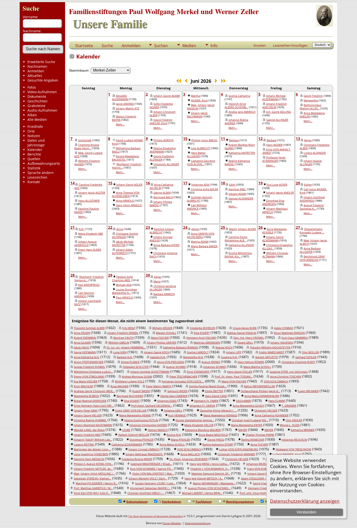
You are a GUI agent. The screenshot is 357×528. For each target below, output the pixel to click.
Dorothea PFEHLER (141, 439)
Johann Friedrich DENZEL (122, 333)
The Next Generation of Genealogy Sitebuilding (155, 516)
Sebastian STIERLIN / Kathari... (92, 478)
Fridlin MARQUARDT (271, 352)
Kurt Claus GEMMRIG (294, 337)
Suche (31, 8)
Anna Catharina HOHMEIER (272, 415)
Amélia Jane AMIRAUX (242, 112)
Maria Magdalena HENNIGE (220, 415)
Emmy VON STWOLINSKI (89, 376)
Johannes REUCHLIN (294, 439)
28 (72, 275)
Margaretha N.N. (193, 357)
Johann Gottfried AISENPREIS (312, 199)
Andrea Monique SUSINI (137, 376)
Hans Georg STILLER (239, 371)
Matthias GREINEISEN (207, 342)
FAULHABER (243, 401)
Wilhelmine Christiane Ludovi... (93, 371)
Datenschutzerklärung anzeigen (305, 501)
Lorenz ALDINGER (315, 153)
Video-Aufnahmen (42, 92)
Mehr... (120, 124)
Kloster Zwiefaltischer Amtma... (195, 420)
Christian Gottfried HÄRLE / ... (146, 493)
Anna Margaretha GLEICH (248, 405)
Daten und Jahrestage (36, 142)
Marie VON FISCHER (233, 381)
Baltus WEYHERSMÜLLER (259, 386)
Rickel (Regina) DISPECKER (90, 401)
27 (298, 227)
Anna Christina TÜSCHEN (285, 376)
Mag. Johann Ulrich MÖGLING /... (94, 473)
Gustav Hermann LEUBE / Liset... (155, 483)
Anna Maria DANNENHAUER (261, 396)
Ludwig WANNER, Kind (286, 454)
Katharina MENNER (302, 430)
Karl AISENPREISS (89, 285)
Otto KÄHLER (294, 420)
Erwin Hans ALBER (89, 249)
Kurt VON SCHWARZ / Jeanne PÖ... (151, 468)
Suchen (161, 45)
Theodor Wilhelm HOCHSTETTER (270, 347)
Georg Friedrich (313, 96)
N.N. (81, 229)
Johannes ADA (200, 184)
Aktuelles (34, 75)
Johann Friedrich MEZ (87, 435)
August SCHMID (176, 367)
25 (223, 227)
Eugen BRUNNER (308, 391)
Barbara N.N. (125, 357)
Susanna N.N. (229, 357)
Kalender (34, 149)
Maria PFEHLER (180, 439)
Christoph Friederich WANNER (236, 454)
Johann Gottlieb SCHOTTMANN (149, 371)
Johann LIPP (233, 352)
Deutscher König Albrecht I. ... (218, 410)
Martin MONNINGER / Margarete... (214, 483)
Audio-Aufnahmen (42, 110)
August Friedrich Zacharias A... (312, 207)
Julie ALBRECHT (200, 148)
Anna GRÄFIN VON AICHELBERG (200, 235)
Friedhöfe (35, 126)
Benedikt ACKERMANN (120, 97)
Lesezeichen (37, 177)
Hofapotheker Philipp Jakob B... (260, 391)
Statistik (33, 168)
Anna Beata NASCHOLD (213, 435)
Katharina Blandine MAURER (203, 430)
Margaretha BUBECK (86, 396)
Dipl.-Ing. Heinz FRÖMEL (248, 337)
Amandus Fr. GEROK (202, 405)
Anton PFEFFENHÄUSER (88, 362)
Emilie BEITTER (214, 391)
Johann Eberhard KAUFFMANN (93, 425)
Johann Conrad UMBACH (144, 449)
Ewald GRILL (245, 342)
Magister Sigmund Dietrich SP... (210, 473)
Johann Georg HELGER (88, 415)
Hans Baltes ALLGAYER (196, 154)
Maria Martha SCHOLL (257, 367)
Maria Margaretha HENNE (135, 415)
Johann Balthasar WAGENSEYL (144, 454)
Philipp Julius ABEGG (204, 140)
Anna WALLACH (190, 454)
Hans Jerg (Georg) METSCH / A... (204, 478)
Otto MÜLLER (310, 352)
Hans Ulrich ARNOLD (129, 205)
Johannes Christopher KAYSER (148, 425)
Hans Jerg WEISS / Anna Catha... (209, 464)
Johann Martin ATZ (127, 108)
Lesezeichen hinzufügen (290, 45)
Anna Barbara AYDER (166, 245)
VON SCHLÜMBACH (276, 381)
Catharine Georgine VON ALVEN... (201, 162)
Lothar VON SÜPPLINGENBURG (238, 449)
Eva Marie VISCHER (85, 381)
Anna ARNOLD (125, 200)
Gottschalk (85, 140)
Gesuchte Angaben (42, 80)
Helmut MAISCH (158, 430)
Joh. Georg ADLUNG (278, 112)
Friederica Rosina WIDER (137, 459)
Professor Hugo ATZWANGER (274, 159)
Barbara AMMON (164, 294)
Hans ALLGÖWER (89, 200)
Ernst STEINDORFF (198, 371)
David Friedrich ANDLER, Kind (161, 121)
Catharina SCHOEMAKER (126, 444)
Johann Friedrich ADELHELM (274, 105)
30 (148, 275)
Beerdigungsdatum (240, 502)
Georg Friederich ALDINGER (162, 158)
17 (185, 183)
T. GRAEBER (289, 405)
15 (110, 183)
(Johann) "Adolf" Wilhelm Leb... (93, 439)
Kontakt (33, 182)
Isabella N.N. (158, 357)
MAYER (242, 430)
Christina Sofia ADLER (204, 189)
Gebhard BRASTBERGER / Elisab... (151, 464)
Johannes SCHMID (214, 367)
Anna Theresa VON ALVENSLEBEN (125, 194)
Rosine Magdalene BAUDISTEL (125, 158)
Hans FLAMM (276, 401)
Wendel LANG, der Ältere (89, 430)
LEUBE (126, 430)
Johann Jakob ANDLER (280, 192)
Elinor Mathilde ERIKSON (289, 333)
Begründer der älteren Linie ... (92, 449)
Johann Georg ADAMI (166, 96)
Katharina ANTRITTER (242, 153)
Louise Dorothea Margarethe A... (124, 291)
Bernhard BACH (163, 197)
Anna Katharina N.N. (86, 357)
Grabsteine (36, 105)
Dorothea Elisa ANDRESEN (273, 202)
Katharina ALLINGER (241, 245)
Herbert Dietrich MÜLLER (133, 435)
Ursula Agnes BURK (245, 328)
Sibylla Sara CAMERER (173, 396)
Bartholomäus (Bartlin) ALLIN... (310, 106)
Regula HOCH (223, 347)
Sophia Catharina (239, 96)
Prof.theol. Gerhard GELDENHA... (151, 405)
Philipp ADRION (163, 140)
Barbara (234, 140)
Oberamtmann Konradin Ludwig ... (312, 230)
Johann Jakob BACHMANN (197, 114)
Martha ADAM (199, 241)
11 (223, 138)
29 (110, 275)
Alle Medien (37, 119)
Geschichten (37, 101)
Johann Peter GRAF (86, 410)
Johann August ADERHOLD (85, 243)
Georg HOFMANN (85, 352)
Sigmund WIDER (177, 391)
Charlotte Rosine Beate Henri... (86, 146)
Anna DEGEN (82, 333)
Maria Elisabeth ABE (90, 233)
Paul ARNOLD (124, 297)
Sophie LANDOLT (198, 352)
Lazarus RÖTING (84, 444)
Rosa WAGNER (119, 386)
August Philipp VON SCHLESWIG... (209, 488)
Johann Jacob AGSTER (91, 192)
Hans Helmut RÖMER (251, 362)
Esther (308, 184)
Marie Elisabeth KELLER (198, 425)
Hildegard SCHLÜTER (136, 367)
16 (148, 183)
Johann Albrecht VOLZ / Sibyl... (148, 478)
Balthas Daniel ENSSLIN (241, 333)
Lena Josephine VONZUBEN (91, 454)
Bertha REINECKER (252, 439)
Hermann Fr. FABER (206, 401)
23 (148, 227)
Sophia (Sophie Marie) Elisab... (208, 386)
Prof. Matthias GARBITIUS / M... (93, 488)
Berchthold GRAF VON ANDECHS (312, 258)
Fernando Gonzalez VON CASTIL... (183, 381)
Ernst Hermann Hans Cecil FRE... (94, 405)
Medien (189, 45)
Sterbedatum (171, 502)
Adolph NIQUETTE (266, 357)
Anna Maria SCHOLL (172, 444)
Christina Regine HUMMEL (90, 420)
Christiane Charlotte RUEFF (298, 362)
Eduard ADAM (237, 194)
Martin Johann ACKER (242, 229)
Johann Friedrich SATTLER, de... (93, 468)
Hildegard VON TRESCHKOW (293, 449)
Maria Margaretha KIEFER (246, 425)
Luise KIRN (120, 352)
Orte (31, 131)
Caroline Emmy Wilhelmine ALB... (236, 238)
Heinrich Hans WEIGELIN (89, 459)
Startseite (84, 45)
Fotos (31, 87)
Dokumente (36, 96)
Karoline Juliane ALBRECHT (162, 230)
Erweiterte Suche (41, 61)
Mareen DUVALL (166, 333)
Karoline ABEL (237, 189)
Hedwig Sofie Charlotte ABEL (122, 278)
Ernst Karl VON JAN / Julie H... (92, 493)
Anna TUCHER (259, 444)
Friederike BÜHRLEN (202, 328)
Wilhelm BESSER (162, 328)
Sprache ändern (40, 172)
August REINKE (211, 362)
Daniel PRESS (215, 439)
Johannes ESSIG (167, 401)
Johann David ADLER (129, 184)
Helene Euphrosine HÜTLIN (141, 420)
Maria (157, 281)
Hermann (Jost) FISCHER (201, 337)
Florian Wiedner (171, 523)
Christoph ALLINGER (166, 164)
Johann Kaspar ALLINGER (311, 162)
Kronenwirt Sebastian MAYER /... (150, 488)
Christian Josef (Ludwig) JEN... (250, 420)
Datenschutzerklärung (197, 523)
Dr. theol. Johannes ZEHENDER (189, 459)
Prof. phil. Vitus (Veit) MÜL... (257, 493)
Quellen (33, 159)
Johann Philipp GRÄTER (161, 342)
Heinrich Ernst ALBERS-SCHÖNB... (236, 105)
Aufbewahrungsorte (43, 163)
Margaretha (311, 100)
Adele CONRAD (283, 328)
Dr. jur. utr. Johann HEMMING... (126, 347)
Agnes (308, 140)
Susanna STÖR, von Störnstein (289, 371)
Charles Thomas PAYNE (260, 435)
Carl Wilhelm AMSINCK (197, 207)
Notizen (33, 135)
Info (214, 45)
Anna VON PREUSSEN (170, 362)
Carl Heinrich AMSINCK (84, 294)
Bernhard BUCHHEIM (130, 396)
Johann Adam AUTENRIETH (122, 251)
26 (260, 227)
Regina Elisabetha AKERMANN (163, 150)
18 (223, 183)
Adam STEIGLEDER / (253, 478)
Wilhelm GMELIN (118, 342)
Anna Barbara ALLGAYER (310, 250)
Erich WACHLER (83, 386)
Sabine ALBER (162, 192)
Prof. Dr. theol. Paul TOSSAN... (234, 376)
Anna (119, 229)
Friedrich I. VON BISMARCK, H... (210, 468)
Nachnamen (37, 66)
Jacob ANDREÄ (125, 104)
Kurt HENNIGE (177, 415)
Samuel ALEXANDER (241, 198)
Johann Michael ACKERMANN (274, 97)
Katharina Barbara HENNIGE (180, 347)
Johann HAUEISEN (282, 342)
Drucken (260, 45)
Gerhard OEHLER (305, 357)
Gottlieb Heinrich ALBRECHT (199, 199)
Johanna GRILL (173, 410)
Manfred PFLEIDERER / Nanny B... (97, 483)
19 (260, 183)
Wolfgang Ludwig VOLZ (129, 381)
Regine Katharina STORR (217, 444)
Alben (32, 115)
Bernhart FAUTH (123, 337)
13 (298, 138)
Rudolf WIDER (141, 391)
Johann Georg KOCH (157, 352)
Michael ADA (124, 285)
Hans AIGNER (274, 145)
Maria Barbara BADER (204, 246)
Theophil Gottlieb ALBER (89, 328)
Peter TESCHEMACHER (183, 376)
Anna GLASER (82, 342)
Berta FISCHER (160, 337)
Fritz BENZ (128, 328)
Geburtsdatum (137, 502)
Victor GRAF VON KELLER (130, 410)
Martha (195, 96)
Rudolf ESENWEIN (85, 337)
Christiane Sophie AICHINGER (125, 235)
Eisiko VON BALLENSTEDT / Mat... (153, 473)
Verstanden (306, 512)
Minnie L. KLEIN (289, 425)
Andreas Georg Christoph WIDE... (94, 391)
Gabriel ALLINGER (277, 120)
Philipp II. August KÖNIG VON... (93, 464)
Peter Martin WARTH (158, 386)
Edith (232, 184)
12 (260, 138)
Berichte (34, 154)
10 (185, 138)
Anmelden (35, 71)
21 (72, 227)
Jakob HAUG (81, 347)
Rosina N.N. (174, 435)
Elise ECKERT (202, 333)
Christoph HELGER (265, 410)
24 (185, 227)
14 (72, 183)
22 (110, 227)
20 (298, 183)
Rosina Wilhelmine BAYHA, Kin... (238, 254)
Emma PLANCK (130, 362)
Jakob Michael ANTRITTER (122, 243)
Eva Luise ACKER (277, 184)
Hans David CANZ (216, 396)
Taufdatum (204, 502)
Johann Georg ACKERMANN (272, 238)
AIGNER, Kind (199, 100)
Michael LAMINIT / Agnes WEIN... (202, 493)
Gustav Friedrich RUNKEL (89, 367)
